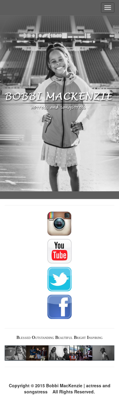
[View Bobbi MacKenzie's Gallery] (59, 353)
